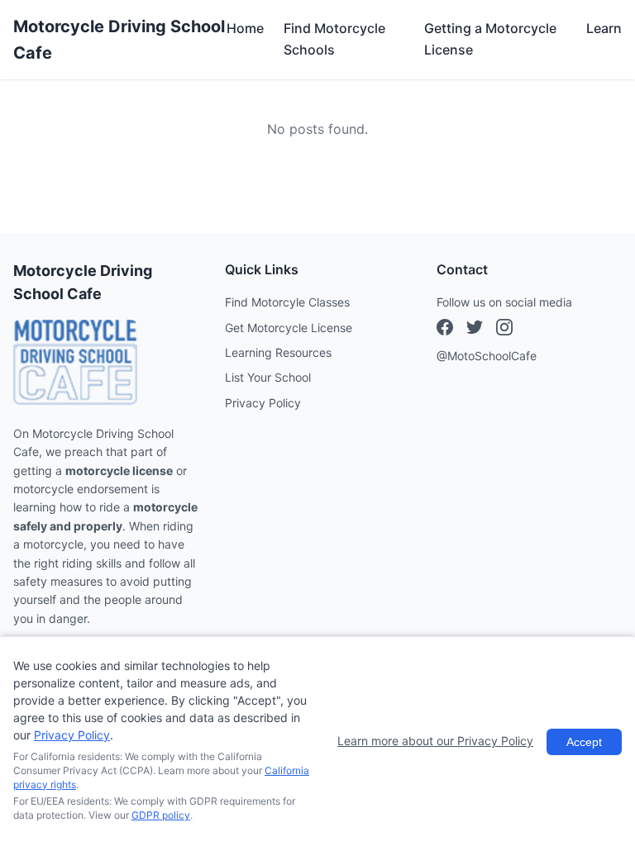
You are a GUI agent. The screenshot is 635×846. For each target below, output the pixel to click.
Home (245, 28)
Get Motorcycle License (288, 328)
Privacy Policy (263, 403)
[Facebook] (445, 329)
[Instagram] (474, 329)
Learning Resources (278, 352)
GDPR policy (160, 815)
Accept (584, 742)
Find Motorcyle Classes (287, 302)
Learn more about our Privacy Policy (435, 741)
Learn (604, 28)
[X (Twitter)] (504, 329)
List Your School (268, 377)
